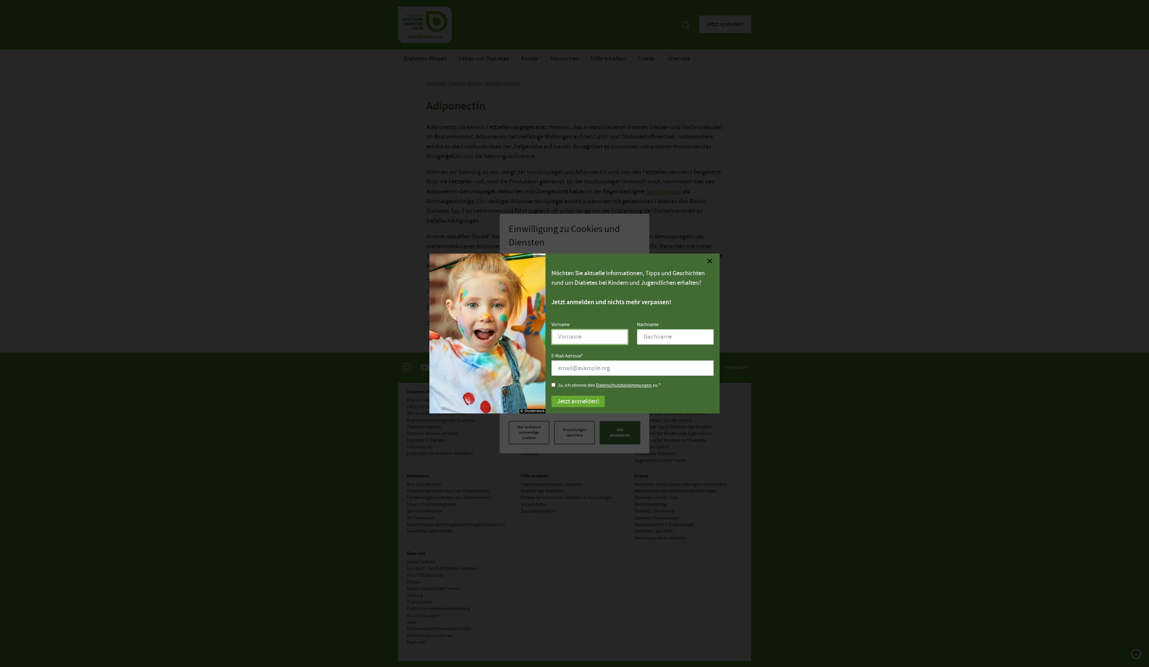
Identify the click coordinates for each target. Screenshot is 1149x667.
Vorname (560, 325)
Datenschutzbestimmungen (624, 385)
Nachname (648, 325)
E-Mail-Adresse (566, 356)
